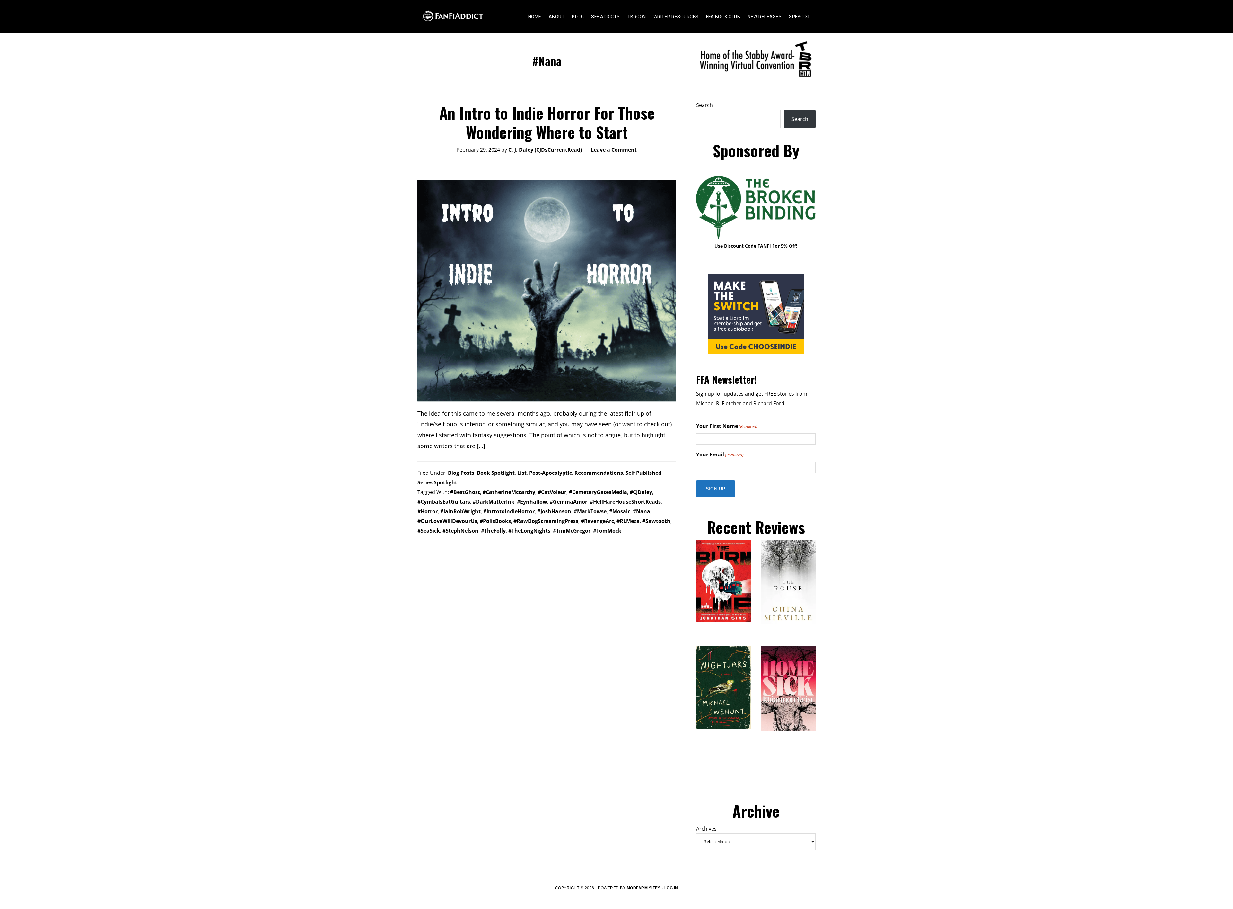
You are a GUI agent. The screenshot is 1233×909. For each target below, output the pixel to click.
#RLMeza (628, 521)
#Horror (427, 511)
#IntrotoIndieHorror (509, 511)
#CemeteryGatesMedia (598, 492)
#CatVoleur (552, 492)
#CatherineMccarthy (509, 492)
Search (704, 105)
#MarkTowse (590, 511)
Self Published (643, 472)
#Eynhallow (532, 501)
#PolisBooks (495, 521)
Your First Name (726, 425)
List (522, 472)
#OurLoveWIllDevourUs (447, 521)
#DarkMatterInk (493, 501)
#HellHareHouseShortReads (625, 501)
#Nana (641, 511)
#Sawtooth (656, 521)
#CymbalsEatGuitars (443, 501)
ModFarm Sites (644, 888)
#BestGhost (465, 492)
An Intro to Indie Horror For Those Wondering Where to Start (547, 122)
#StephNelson (460, 530)
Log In (671, 888)
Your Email (720, 454)
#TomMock (607, 530)
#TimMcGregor (571, 530)
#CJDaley (641, 492)
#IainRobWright (460, 511)
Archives (706, 828)
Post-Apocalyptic (550, 472)
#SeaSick (428, 530)
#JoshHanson (554, 511)
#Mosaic (619, 511)
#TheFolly (493, 530)
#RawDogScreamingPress (545, 521)
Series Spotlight (437, 482)
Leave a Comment (614, 149)
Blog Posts (461, 472)
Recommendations (598, 472)
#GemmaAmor (568, 501)
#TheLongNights (529, 530)
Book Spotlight (496, 472)
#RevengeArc (597, 521)
